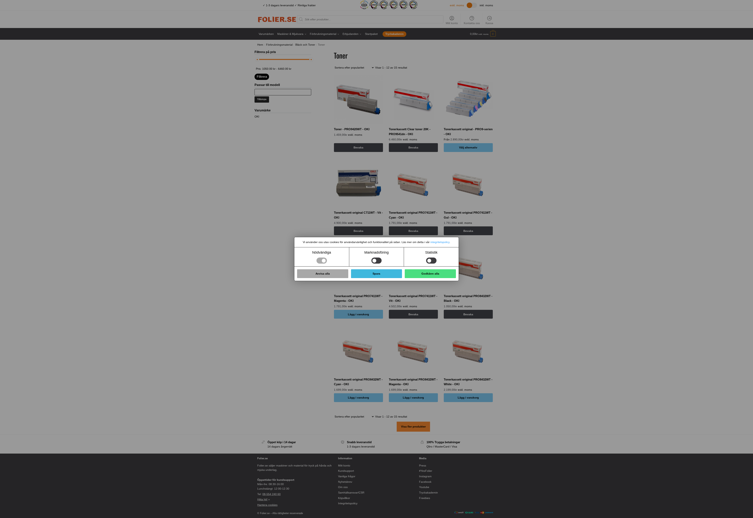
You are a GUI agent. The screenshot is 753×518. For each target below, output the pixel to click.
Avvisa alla (323, 273)
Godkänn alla (430, 273)
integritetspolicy (439, 242)
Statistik (431, 252)
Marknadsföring (376, 252)
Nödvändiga (321, 252)
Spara (376, 273)
